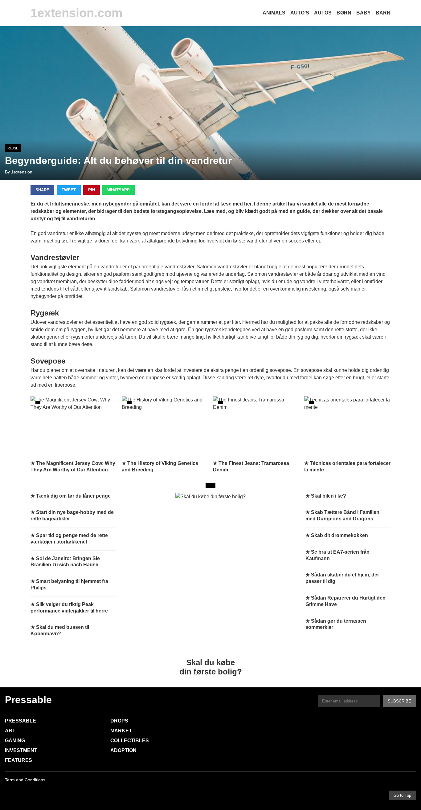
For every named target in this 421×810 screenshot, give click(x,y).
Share (42, 190)
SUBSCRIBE (399, 701)
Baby (363, 12)
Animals (274, 12)
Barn (383, 12)
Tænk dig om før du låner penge (73, 496)
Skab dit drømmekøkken (339, 535)
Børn (344, 12)
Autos (323, 12)
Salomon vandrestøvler (222, 266)
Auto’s (299, 12)
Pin (91, 190)
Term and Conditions (25, 779)
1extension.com (77, 13)
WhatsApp (118, 190)
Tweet (69, 190)
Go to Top (402, 795)
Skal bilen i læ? (328, 496)
